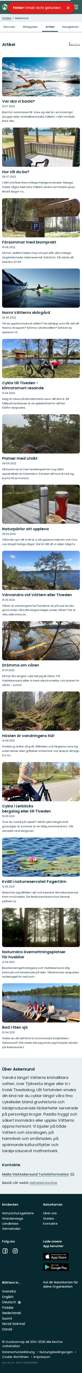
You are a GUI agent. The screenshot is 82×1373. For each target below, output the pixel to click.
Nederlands (11, 1312)
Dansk (7, 1329)
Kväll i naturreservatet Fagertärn (34, 881)
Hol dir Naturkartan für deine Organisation (60, 1284)
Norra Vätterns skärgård (26, 312)
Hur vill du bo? (15, 171)
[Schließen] (68, 8)
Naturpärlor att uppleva (25, 528)
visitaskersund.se (43, 1182)
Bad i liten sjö (15, 1027)
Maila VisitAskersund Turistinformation (35, 1174)
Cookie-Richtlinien (16, 1357)
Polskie (7, 1307)
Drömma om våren (20, 665)
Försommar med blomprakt (29, 242)
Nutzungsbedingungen (57, 1352)
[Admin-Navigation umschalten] (75, 7)
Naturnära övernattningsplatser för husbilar (34, 954)
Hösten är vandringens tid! (28, 735)
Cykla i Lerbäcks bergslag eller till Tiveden (26, 808)
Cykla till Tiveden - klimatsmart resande (23, 385)
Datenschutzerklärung (19, 1352)
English (7, 1296)
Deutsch (9, 1302)
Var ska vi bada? (18, 101)
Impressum (42, 1357)
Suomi (7, 1318)
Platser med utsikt (20, 458)
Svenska (9, 1291)
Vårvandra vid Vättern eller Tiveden (37, 594)
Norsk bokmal (13, 1323)
